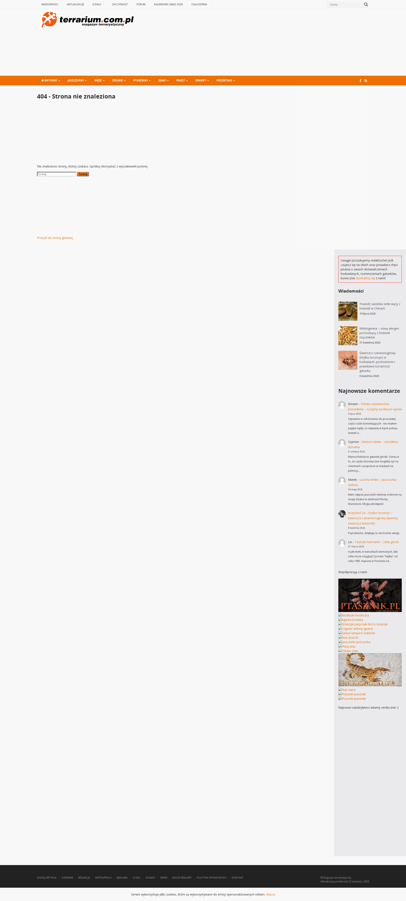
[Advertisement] (253, 43)
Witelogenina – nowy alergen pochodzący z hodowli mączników (379, 332)
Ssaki (162, 80)
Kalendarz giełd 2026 (168, 4)
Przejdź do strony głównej (55, 238)
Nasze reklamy (182, 877)
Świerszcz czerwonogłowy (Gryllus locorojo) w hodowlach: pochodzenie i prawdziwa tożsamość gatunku (377, 362)
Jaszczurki (76, 80)
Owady (200, 80)
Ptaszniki (140, 80)
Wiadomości (49, 4)
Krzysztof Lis (357, 513)
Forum (141, 4)
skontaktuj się (365, 278)
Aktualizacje (75, 4)
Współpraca (103, 877)
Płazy (180, 80)
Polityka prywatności (212, 877)
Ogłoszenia (199, 4)
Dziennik (67, 877)
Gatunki (50, 80)
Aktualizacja (327, 881)
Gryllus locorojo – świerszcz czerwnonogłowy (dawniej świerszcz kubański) (373, 518)
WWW (163, 877)
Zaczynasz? (120, 4)
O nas (136, 877)
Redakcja (84, 877)
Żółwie (117, 80)
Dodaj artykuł (47, 877)
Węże (98, 80)
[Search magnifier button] (366, 4)
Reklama (122, 877)
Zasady (150, 877)
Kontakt (237, 877)
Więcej (270, 894)
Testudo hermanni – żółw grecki (377, 542)
